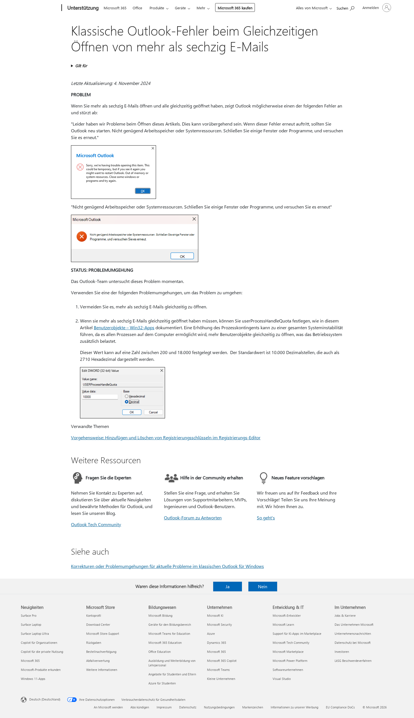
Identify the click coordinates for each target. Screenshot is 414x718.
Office (137, 7)
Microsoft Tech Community (291, 642)
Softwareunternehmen (288, 670)
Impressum (164, 707)
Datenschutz (187, 707)
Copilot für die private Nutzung (42, 651)
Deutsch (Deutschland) (44, 699)
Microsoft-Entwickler (287, 615)
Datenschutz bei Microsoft (353, 642)
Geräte (180, 7)
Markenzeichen (252, 707)
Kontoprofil (93, 615)
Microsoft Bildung (160, 615)
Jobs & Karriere (345, 615)
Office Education (159, 651)
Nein (262, 586)
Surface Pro (28, 615)
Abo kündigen (139, 707)
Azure (211, 633)
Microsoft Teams (218, 670)
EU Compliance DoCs (340, 707)
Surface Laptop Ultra (35, 633)
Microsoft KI (215, 615)
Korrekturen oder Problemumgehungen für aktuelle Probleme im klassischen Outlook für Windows (167, 566)
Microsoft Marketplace (288, 651)
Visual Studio (282, 679)
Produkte (157, 7)
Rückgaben (93, 642)
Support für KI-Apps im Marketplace (297, 633)
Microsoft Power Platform (290, 660)
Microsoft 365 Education (165, 642)
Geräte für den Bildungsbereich (169, 624)
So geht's (266, 518)
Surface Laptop (31, 624)
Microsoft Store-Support (102, 633)
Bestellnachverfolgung (101, 651)
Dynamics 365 (216, 642)
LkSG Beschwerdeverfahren (353, 660)
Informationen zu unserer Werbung (294, 707)
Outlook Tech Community (96, 524)
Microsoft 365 (115, 7)
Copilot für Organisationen (39, 642)
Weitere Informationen (101, 670)
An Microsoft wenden (108, 707)
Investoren (342, 651)
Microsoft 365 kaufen (235, 7)
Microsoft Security (219, 624)
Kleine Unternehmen (221, 679)
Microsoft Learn (283, 624)
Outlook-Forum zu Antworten (193, 518)
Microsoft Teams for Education (169, 633)
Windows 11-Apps (33, 679)
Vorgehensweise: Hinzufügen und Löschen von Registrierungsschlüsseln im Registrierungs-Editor (166, 437)
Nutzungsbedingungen (219, 707)
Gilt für (81, 65)
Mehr (201, 7)
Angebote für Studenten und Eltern (172, 674)
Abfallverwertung (98, 660)
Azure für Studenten (162, 683)
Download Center (98, 624)
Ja (228, 586)
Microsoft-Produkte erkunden (41, 670)
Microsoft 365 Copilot (222, 660)
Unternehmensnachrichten (353, 633)
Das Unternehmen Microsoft (354, 624)
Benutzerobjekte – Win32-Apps (124, 327)
